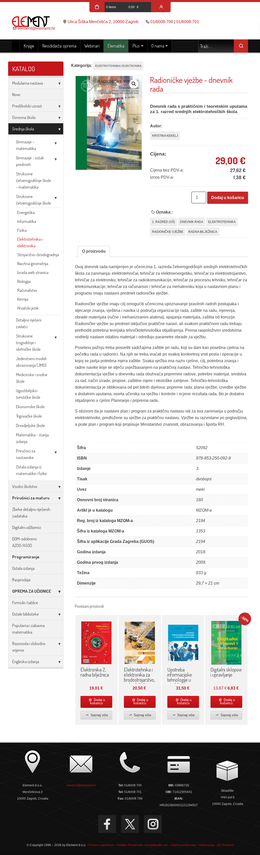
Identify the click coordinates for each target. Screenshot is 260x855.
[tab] (94, 251)
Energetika (26, 212)
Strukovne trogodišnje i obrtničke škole (28, 342)
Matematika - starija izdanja (32, 438)
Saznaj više (99, 715)
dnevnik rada (191, 222)
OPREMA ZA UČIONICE (31, 591)
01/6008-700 (161, 22)
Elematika (115, 46)
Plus (136, 46)
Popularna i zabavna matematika (28, 629)
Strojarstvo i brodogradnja (38, 254)
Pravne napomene (101, 845)
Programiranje (25, 556)
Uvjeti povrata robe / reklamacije (192, 845)
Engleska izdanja (25, 661)
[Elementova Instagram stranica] (153, 824)
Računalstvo (27, 290)
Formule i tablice (25, 602)
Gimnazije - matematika (26, 145)
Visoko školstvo (24, 486)
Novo (16, 94)
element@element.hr (36, 28)
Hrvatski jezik (28, 308)
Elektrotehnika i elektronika (29, 242)
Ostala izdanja (23, 568)
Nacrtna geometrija (32, 263)
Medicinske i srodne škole (31, 378)
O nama (157, 46)
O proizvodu (94, 251)
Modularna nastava (27, 83)
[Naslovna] (16, 46)
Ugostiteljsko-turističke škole (28, 394)
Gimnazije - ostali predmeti (30, 161)
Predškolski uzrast (27, 106)
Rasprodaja (21, 579)
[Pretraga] (241, 46)
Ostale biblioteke (25, 614)
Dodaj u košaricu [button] (97, 701)
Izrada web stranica (32, 272)
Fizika (22, 230)
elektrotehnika (222, 222)
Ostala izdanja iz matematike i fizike (31, 470)
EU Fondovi (225, 845)
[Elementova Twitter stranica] (130, 824)
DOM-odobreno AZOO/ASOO (24, 542)
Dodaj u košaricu (227, 197)
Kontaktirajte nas (156, 845)
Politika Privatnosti (129, 845)
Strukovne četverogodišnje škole (33, 200)
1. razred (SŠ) (163, 222)
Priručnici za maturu (31, 497)
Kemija (22, 299)
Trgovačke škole (29, 416)
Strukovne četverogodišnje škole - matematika (33, 180)
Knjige (29, 46)
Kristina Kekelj (165, 136)
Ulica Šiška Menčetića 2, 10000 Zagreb (103, 22)
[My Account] (161, 7)
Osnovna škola (24, 117)
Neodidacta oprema (59, 46)
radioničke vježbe (167, 232)
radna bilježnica (202, 232)
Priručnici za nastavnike (25, 454)
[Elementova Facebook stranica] (107, 824)
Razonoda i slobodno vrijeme (28, 647)
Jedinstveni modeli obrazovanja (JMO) (31, 362)
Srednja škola (23, 128)
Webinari (92, 46)
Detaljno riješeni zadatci (28, 323)
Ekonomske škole (30, 406)
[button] (133, 83)
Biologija (24, 281)
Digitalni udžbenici (26, 527)
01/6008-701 (187, 22)
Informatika (26, 221)
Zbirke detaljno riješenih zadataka (31, 512)
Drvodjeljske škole (30, 425)
